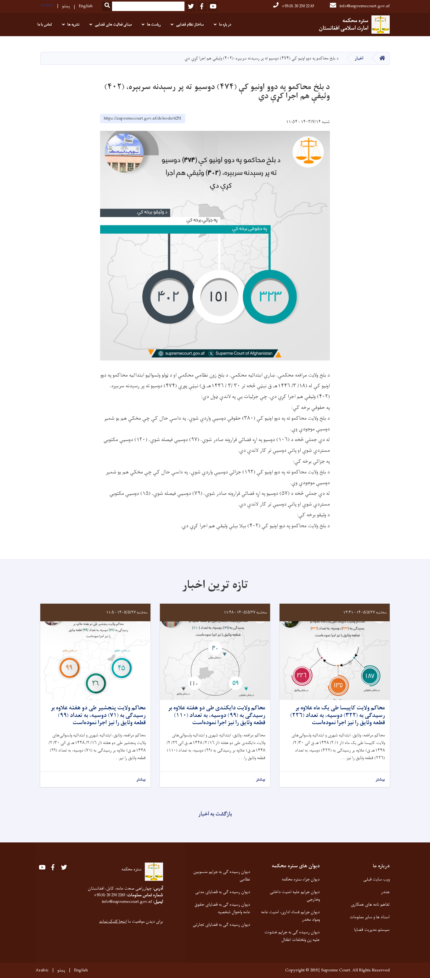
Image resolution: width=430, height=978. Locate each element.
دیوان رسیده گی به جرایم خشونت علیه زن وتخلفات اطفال (292, 936)
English (86, 6)
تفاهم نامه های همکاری (370, 904)
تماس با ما (44, 24)
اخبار (359, 58)
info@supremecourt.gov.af (364, 6)
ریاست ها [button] (154, 24)
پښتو (66, 6)
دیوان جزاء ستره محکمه (301, 879)
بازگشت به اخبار (215, 814)
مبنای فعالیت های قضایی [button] (113, 24)
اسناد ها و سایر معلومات (370, 917)
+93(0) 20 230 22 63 (298, 6)
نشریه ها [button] (73, 24)
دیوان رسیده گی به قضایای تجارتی (221, 925)
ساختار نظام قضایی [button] (190, 24)
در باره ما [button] (225, 24)
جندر (385, 892)
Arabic (46, 5)
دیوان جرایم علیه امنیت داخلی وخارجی (295, 895)
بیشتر (380, 779)
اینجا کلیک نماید (113, 921)
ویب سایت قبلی (376, 879)
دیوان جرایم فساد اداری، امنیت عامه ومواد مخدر (290, 916)
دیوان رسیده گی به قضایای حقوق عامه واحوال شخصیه (222, 908)
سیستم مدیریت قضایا (372, 930)
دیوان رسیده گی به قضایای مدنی (222, 892)
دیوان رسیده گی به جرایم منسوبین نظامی (221, 875)
